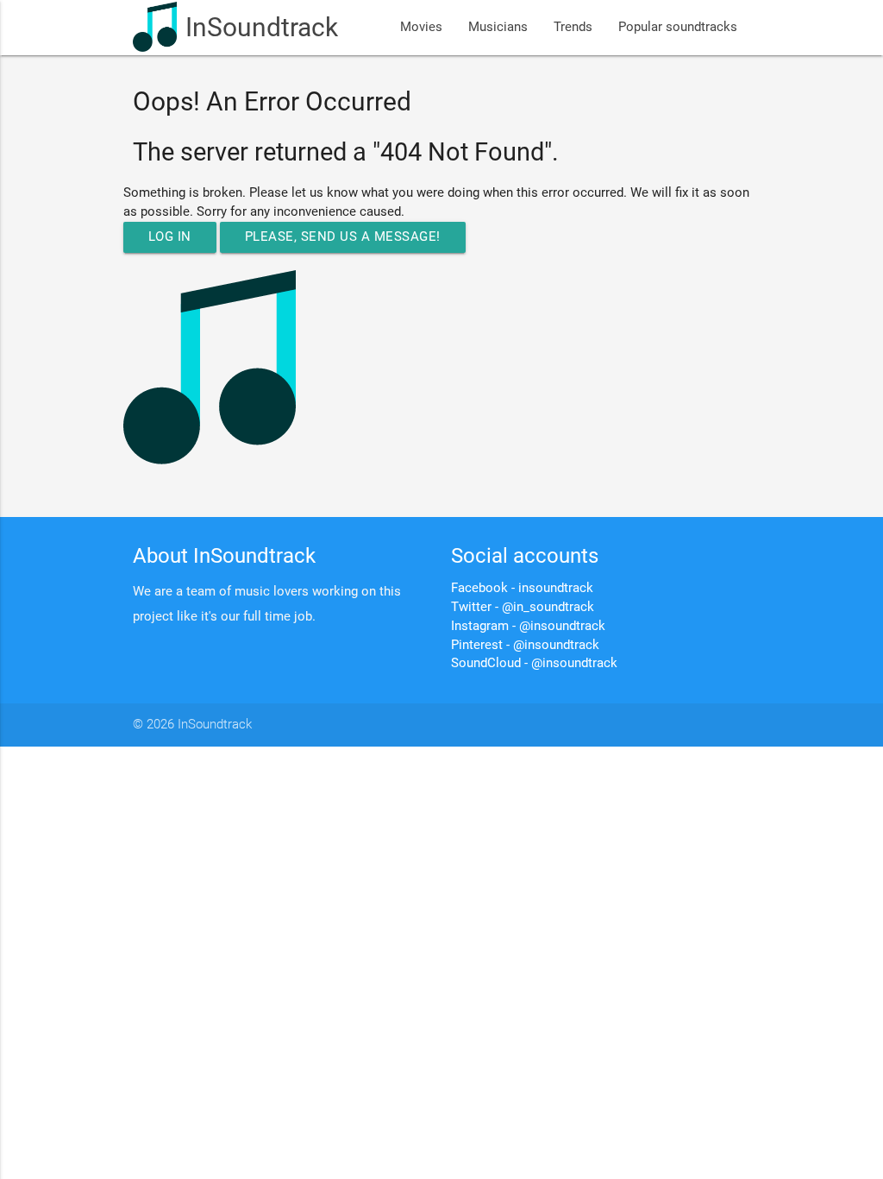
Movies (421, 27)
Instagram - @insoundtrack (528, 626)
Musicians (498, 27)
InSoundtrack (261, 27)
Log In (169, 237)
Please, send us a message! (343, 237)
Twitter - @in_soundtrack (522, 607)
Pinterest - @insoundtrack (525, 645)
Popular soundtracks (677, 27)
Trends (573, 27)
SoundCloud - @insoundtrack (534, 663)
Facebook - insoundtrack (522, 588)
